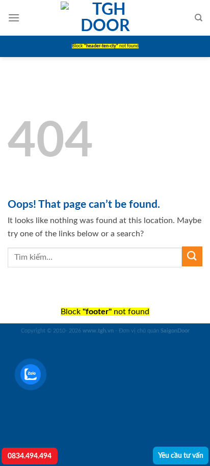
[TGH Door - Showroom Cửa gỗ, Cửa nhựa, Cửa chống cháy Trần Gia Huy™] (105, 18)
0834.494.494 (29, 456)
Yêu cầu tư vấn (180, 455)
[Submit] (192, 256)
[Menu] (14, 17)
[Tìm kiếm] (198, 18)
